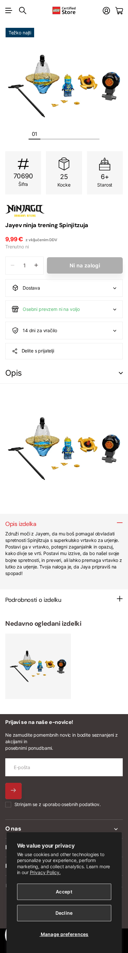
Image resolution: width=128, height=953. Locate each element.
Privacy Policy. (45, 872)
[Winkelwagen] (119, 10)
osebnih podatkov (80, 804)
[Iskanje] (22, 10)
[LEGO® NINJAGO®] (64, 211)
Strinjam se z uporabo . (57, 804)
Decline (64, 913)
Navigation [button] (8, 10)
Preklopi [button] (121, 373)
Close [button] (64, 828)
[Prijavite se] (106, 10)
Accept (64, 891)
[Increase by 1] (36, 266)
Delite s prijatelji (38, 350)
